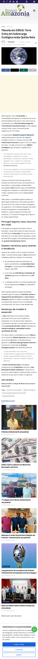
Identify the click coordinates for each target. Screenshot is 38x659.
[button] (26, 1)
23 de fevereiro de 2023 (8, 505)
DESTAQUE (9, 26)
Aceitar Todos (19, 644)
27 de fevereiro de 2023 (8, 575)
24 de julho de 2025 (24, 42)
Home (3, 26)
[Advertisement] (19, 94)
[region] (19, 641)
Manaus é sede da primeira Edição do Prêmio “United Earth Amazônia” (18, 536)
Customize (19, 650)
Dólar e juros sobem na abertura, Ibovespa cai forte (16, 465)
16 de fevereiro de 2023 (8, 434)
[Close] (36, 625)
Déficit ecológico (29, 390)
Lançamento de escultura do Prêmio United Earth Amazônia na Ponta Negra (18, 571)
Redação (11, 42)
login (7, 616)
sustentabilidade (8, 396)
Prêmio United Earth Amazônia (15, 432)
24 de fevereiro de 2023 (8, 540)
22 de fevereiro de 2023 (8, 470)
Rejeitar (19, 655)
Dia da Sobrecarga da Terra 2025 (14, 393)
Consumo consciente (14, 390)
